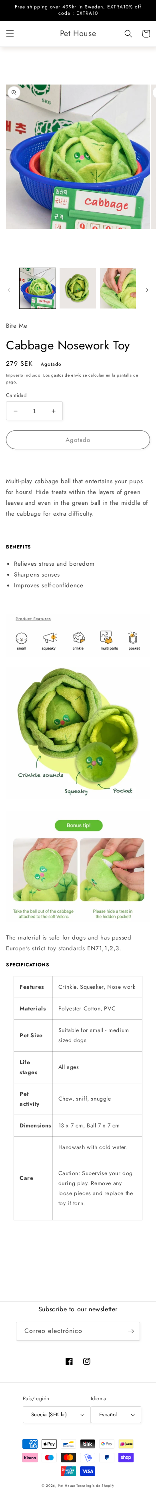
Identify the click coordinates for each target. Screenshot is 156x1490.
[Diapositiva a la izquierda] (9, 290)
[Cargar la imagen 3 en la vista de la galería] (118, 288)
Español (108, 1414)
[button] (10, 33)
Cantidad (16, 395)
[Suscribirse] (131, 1331)
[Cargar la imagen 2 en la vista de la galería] (78, 288)
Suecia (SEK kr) (49, 1414)
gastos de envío (66, 375)
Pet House (67, 1485)
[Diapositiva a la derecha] (147, 290)
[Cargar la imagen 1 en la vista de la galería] (38, 288)
